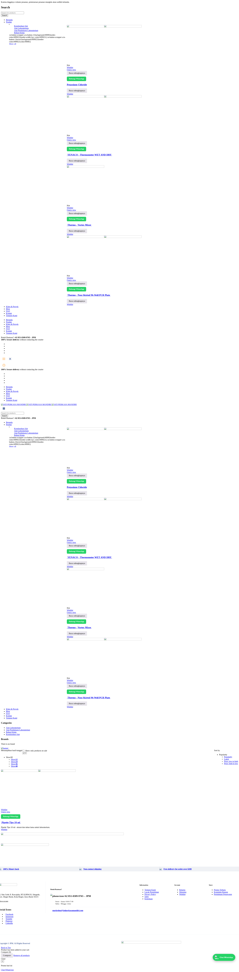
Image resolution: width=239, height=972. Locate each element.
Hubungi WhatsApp (76, 79)
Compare (7, 955)
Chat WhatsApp (7, 970)
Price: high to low (231, 764)
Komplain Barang (221, 892)
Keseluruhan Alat (21, 26)
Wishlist (182, 894)
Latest (226, 759)
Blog (8, 326)
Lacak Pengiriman (152, 892)
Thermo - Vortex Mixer (79, 225)
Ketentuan (149, 899)
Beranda (9, 320)
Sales (147, 897)
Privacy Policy (150, 894)
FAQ (8, 329)
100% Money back (11, 869)
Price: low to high (231, 761)
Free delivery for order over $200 (178, 869)
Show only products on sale (36, 751)
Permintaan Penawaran (223, 894)
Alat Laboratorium (21, 28)
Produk (9, 322)
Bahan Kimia (19, 33)
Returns (182, 890)
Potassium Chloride (77, 84)
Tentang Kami (11, 333)
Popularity (228, 757)
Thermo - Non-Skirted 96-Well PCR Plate (89, 295)
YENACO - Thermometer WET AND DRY (89, 154)
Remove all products (21, 955)
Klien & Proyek (12, 324)
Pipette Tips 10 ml (11, 822)
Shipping (182, 892)
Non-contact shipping (92, 869)
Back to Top (6, 948)
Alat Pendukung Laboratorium (26, 30)
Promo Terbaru (220, 890)
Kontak (9, 331)
